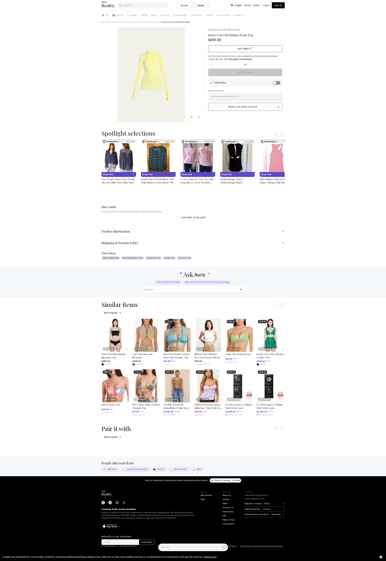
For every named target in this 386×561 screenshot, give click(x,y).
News (225, 503)
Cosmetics (197, 15)
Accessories (180, 15)
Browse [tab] (184, 5)
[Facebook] (103, 502)
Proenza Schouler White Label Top (143, 22)
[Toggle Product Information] (283, 231)
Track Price (220, 82)
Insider (226, 499)
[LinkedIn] (110, 502)
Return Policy (229, 520)
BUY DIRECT (244, 49)
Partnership (228, 511)
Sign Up (278, 5)
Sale (203, 499)
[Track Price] (276, 83)
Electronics (223, 15)
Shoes (144, 15)
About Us (227, 495)
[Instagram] (117, 502)
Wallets (164, 15)
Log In (266, 5)
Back (107, 22)
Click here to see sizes (193, 217)
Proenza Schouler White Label (224, 29)
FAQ (224, 515)
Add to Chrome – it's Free (227, 480)
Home (210, 15)
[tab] (201, 5)
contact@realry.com (255, 498)
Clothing (132, 15)
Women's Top (118, 22)
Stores (247, 5)
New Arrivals (206, 495)
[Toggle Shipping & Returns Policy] (283, 243)
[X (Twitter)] (124, 502)
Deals (256, 5)
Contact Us (228, 507)
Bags (154, 15)
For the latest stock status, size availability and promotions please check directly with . (243, 58)
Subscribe (147, 542)
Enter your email (216, 91)
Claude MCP (228, 524)
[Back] (102, 22)
